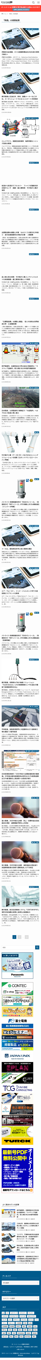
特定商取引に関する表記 (31, 1347)
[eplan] (17, 1072)
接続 (15, 1330)
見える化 (5, 1336)
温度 (4, 1333)
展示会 (4, 1330)
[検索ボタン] (33, 2)
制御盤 (12, 1326)
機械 (30, 1330)
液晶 (35, 1330)
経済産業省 (21, 1333)
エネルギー (23, 1313)
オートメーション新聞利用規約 (20, 1344)
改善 (25, 1330)
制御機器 (5, 1326)
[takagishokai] (17, 1039)
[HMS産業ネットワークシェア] (17, 1103)
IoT (7, 1313)
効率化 (18, 1326)
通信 (16, 1336)
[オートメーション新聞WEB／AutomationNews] (7, 2)
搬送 (20, 1330)
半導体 (30, 1326)
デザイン (16, 1320)
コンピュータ (14, 1316)
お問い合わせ (20, 1349)
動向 (24, 1326)
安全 (35, 1326)
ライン (4, 1323)
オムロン (30, 1313)
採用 (10, 1330)
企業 (30, 1323)
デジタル (23, 1320)
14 (27, 937)
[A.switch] (17, 1136)
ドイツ (31, 1320)
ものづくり (14, 1313)
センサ (4, 1320)
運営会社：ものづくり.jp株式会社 (12, 1347)
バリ (36, 1320)
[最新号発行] (17, 1192)
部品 (21, 1336)
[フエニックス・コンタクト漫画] (17, 1005)
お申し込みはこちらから (21, 10)
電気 (34, 1336)
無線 (9, 1333)
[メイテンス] (17, 1114)
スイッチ (22, 1316)
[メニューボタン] (38, 2)
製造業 (35, 1333)
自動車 (28, 1333)
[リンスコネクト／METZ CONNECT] (17, 1083)
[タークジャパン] (17, 1144)
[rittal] (17, 1125)
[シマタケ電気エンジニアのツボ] (17, 1016)
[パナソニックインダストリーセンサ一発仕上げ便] (17, 978)
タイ (10, 1320)
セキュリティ (31, 1316)
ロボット (11, 1323)
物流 (14, 1333)
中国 (25, 1323)
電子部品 (27, 1336)
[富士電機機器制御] (17, 1027)
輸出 (11, 1336)
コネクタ (5, 1316)
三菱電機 (18, 1323)
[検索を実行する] (37, 947)
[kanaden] (17, 1050)
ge (3, 1313)
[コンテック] (17, 994)
